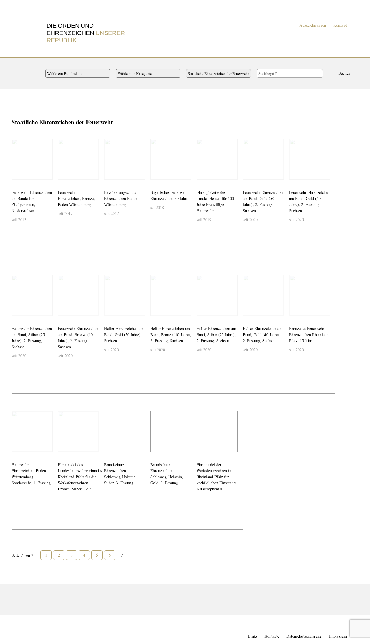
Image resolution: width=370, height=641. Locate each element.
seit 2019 (204, 219)
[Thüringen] (182, 595)
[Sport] (98, 605)
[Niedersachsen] (109, 595)
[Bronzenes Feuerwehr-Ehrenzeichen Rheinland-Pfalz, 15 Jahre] (295, 310)
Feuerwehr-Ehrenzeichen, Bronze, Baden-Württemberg (76, 198)
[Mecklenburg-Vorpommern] (98, 595)
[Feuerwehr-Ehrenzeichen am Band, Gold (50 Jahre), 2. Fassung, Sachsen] (248, 174)
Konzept (340, 25)
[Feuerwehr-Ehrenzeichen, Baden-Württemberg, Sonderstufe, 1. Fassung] (17, 446)
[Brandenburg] (57, 595)
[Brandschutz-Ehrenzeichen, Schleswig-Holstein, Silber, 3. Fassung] (110, 446)
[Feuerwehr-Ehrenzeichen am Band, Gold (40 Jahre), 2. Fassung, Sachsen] (295, 174)
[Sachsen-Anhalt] (161, 595)
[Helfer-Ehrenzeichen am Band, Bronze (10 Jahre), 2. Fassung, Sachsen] (156, 310)
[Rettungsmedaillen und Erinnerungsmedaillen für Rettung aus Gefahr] (67, 605)
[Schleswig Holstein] (171, 595)
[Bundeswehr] (15, 605)
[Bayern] (36, 595)
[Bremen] (67, 595)
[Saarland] (140, 595)
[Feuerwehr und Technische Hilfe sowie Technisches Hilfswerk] (25, 605)
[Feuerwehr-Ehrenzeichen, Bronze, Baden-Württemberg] (63, 174)
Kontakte (271, 636)
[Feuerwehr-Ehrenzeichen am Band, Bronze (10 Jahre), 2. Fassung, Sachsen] (63, 310)
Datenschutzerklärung (304, 636)
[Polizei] (57, 605)
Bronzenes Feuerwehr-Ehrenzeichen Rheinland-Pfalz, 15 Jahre (309, 334)
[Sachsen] (150, 595)
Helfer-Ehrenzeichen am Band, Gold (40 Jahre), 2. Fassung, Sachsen (262, 334)
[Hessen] (88, 595)
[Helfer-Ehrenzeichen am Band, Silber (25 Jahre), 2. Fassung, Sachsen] (202, 310)
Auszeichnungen (312, 25)
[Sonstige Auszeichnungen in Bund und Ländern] (88, 605)
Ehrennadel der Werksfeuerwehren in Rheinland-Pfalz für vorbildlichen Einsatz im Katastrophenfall (217, 477)
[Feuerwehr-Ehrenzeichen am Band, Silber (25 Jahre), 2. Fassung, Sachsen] (17, 310)
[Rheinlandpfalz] (130, 595)
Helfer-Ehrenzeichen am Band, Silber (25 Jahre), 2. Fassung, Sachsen (216, 334)
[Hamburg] (78, 595)
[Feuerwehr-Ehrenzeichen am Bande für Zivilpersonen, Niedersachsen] (17, 174)
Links (252, 636)
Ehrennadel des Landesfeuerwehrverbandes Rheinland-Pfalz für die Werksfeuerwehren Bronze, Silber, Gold (80, 477)
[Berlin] (46, 595)
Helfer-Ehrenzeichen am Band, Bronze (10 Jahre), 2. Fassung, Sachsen (170, 334)
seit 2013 (19, 219)
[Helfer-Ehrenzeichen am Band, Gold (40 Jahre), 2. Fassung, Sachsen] (248, 310)
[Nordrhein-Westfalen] (119, 595)
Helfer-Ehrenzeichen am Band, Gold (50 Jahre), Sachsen (124, 334)
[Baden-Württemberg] (25, 595)
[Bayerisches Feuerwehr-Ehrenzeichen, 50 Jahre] (156, 174)
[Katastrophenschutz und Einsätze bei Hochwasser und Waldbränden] (36, 605)
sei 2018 (157, 207)
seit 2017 (65, 213)
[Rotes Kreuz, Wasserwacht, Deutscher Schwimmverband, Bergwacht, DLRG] (78, 605)
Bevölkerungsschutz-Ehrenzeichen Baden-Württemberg (121, 198)
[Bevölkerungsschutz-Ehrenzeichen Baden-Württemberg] (110, 174)
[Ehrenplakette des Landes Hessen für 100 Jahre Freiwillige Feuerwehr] (202, 174)
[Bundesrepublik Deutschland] (15, 595)
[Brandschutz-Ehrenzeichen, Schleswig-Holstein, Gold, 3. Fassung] (156, 446)
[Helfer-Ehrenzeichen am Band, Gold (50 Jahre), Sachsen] (110, 310)
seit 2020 (250, 219)
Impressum (338, 636)
